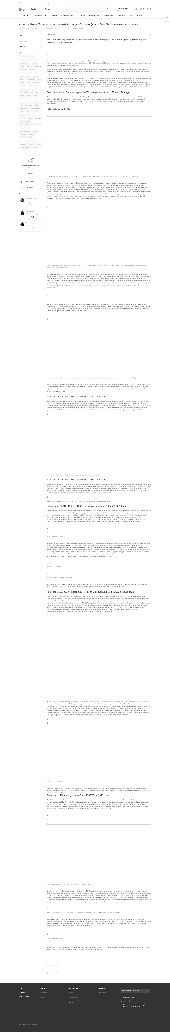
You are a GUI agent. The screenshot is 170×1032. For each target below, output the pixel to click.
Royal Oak (28, 121)
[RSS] (146, 34)
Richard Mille (31, 115)
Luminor (22, 95)
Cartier (33, 72)
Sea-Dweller (31, 134)
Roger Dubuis (38, 118)
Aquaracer (22, 59)
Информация (73, 988)
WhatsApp (90, 1017)
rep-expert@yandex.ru (129, 1001)
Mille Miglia (29, 95)
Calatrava (32, 69)
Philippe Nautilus (23, 108)
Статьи (21, 194)
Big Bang (35, 63)
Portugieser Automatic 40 (33, 111)
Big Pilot (22, 66)
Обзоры (101, 995)
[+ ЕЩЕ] (148, 15)
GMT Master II (36, 82)
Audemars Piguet (32, 59)
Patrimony (37, 105)
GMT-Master (22, 85)
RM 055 (30, 118)
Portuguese (22, 115)
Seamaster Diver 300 (24, 141)
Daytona (39, 79)
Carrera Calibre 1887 (24, 72)
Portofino (22, 111)
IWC (32, 92)
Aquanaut (22, 56)
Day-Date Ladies (30, 79)
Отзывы (43, 997)
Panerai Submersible (35, 102)
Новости (22, 992)
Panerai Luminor (23, 102)
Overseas (28, 98)
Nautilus (36, 95)
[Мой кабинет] (136, 9)
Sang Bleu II (23, 134)
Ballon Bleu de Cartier (25, 63)
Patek (21, 105)
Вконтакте (80, 1017)
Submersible (22, 144)
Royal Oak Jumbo (37, 124)
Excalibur (22, 82)
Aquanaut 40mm (31, 56)
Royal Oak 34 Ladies (24, 124)
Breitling (28, 66)
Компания (44, 988)
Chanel (21, 76)
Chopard (28, 76)
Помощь (102, 988)
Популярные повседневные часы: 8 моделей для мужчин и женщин (32, 204)
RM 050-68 (22, 118)
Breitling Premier (23, 69)
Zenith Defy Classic (37, 147)
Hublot (33, 89)
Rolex (49, 965)
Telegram (85, 1017)
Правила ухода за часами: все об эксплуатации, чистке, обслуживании (33, 227)
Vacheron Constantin (24, 147)
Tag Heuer (31, 144)
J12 (37, 92)
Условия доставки (48, 3)
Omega (21, 98)
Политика (71, 1002)
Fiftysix (28, 82)
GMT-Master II (31, 85)
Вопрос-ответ (102, 992)
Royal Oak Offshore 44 (25, 131)
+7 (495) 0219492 (122, 8)
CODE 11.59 (36, 76)
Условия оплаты (34, 3)
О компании (22, 3)
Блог (20, 988)
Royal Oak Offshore (24, 128)
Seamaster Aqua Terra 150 (26, 137)
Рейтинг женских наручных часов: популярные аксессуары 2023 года (33, 216)
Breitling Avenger (37, 66)
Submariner (85, 40)
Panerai (35, 98)
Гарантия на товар (63, 3)
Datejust (22, 79)
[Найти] (107, 9)
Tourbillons (38, 144)
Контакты (75, 3)
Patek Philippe (29, 105)
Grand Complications (24, 89)
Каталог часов (24, 996)
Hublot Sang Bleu (24, 92)
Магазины (71, 992)
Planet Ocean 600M (35, 108)
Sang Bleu (35, 131)
